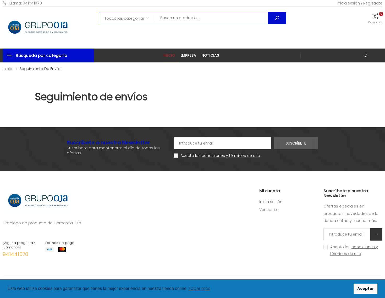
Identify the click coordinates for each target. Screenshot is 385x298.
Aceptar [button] (365, 288)
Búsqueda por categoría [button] (41, 55)
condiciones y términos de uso (231, 155)
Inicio (169, 55)
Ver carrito (269, 209)
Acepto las (220, 155)
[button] (375, 18)
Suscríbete (296, 143)
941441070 (15, 254)
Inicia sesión (270, 201)
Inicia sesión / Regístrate (359, 3)
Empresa (188, 55)
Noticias (210, 55)
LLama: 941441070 (25, 3)
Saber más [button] (199, 288)
